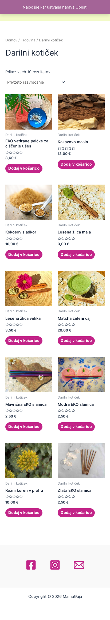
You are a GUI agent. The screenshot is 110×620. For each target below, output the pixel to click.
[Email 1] (79, 565)
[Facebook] (31, 565)
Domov (11, 40)
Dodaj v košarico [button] (24, 168)
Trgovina (28, 40)
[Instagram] (55, 565)
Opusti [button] (81, 7)
